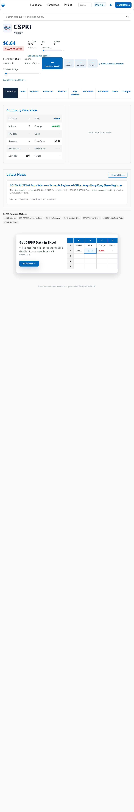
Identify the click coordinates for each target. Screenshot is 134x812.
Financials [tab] (48, 91)
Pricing (68, 5)
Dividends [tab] (88, 91)
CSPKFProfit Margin (53, 218)
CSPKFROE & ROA (11, 222)
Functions (36, 5)
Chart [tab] (23, 91)
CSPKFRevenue (10, 218)
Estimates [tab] (103, 91)
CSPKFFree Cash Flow (72, 218)
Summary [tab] (10, 91)
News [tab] (115, 91)
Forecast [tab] (62, 91)
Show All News (117, 175)
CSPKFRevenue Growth (91, 218)
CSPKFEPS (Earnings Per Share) (30, 218)
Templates (53, 5)
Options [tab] (34, 91)
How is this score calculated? (112, 64)
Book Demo (123, 5)
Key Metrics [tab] (75, 93)
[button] (111, 5)
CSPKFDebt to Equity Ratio (113, 218)
